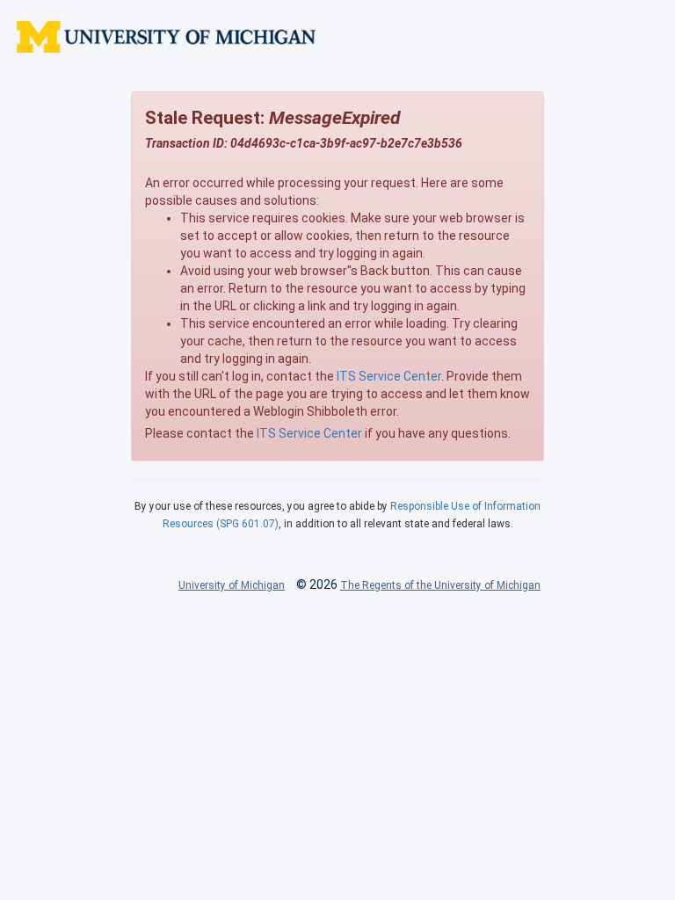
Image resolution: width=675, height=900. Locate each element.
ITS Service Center (389, 376)
